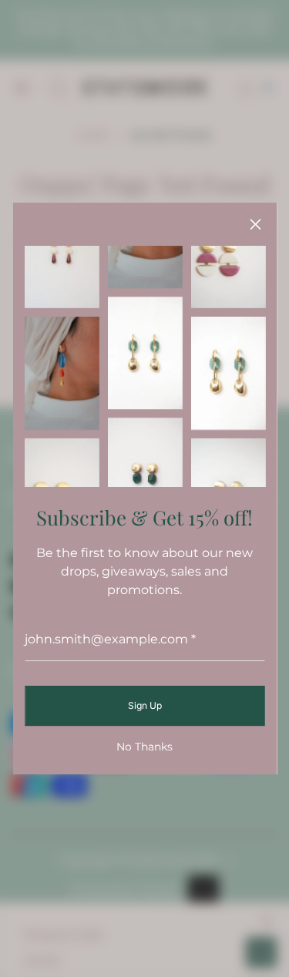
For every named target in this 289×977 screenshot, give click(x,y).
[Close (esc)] (255, 224)
